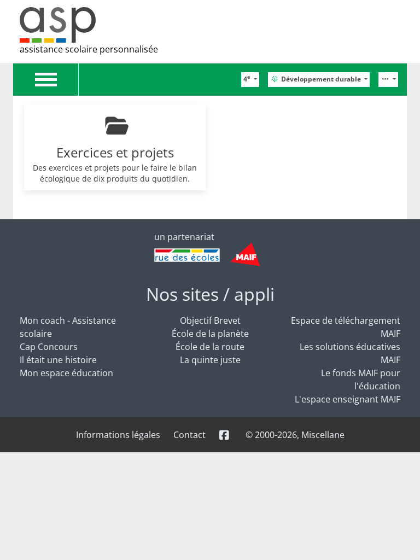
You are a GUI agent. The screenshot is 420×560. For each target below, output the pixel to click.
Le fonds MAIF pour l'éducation (360, 379)
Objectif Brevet (210, 320)
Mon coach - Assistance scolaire (68, 327)
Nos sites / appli (210, 294)
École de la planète (210, 334)
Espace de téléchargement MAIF (345, 327)
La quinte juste (210, 360)
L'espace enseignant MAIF (347, 399)
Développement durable (322, 79)
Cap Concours (49, 347)
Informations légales (118, 435)
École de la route (210, 347)
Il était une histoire (58, 360)
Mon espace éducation (66, 373)
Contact (189, 435)
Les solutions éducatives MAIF (350, 353)
